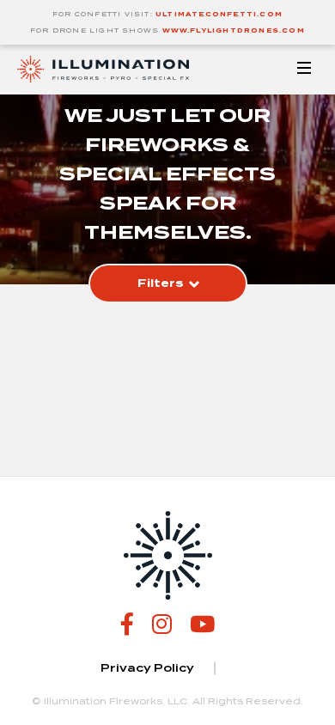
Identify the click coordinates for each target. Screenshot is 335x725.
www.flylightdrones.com (233, 30)
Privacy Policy (147, 668)
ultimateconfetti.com (219, 14)
